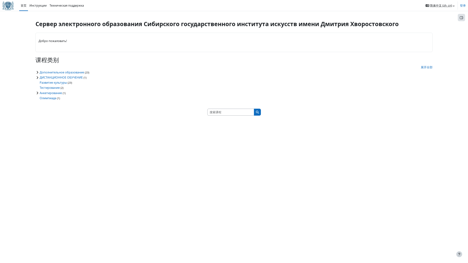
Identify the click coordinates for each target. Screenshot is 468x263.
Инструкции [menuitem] (38, 5)
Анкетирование (51, 93)
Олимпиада (48, 98)
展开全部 (427, 67)
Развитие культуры (53, 83)
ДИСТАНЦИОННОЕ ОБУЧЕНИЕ (61, 77)
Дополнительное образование (62, 72)
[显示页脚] (459, 254)
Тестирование (50, 88)
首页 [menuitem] (24, 5)
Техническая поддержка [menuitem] (67, 5)
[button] (440, 5)
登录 (463, 5)
